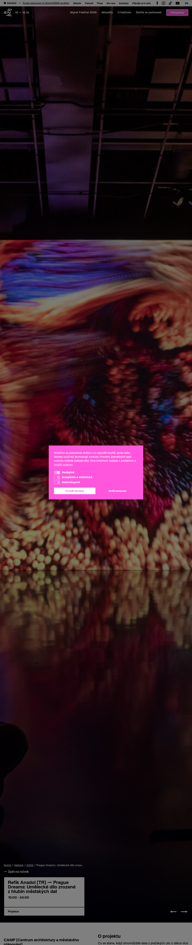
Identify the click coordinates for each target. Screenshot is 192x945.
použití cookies (63, 464)
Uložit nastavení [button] (117, 490)
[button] (57, 472)
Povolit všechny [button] (75, 490)
